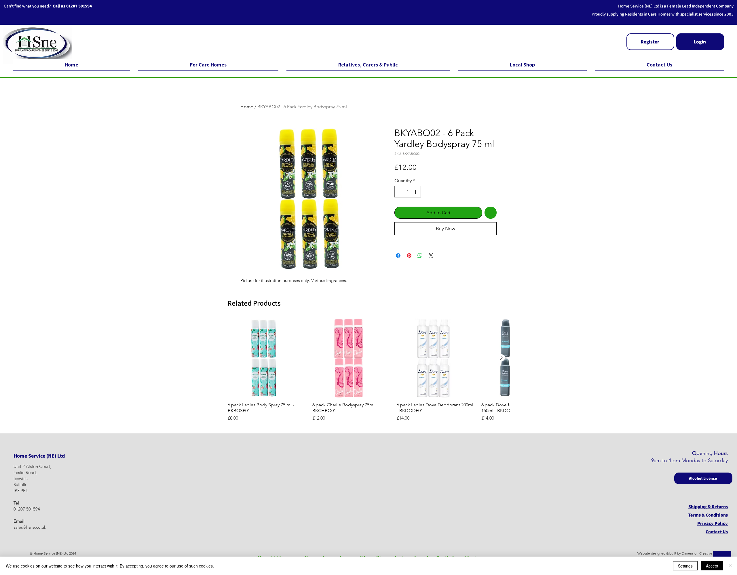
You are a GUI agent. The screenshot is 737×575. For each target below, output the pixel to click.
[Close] (730, 565)
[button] (650, 41)
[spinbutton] (407, 191)
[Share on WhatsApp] (420, 255)
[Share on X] (431, 255)
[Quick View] (267, 358)
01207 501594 (79, 6)
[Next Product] (501, 357)
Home (246, 106)
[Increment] (416, 191)
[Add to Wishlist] (491, 213)
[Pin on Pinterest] (409, 255)
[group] (368, 370)
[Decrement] (399, 191)
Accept (712, 566)
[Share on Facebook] (398, 255)
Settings (685, 566)
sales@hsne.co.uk (30, 527)
